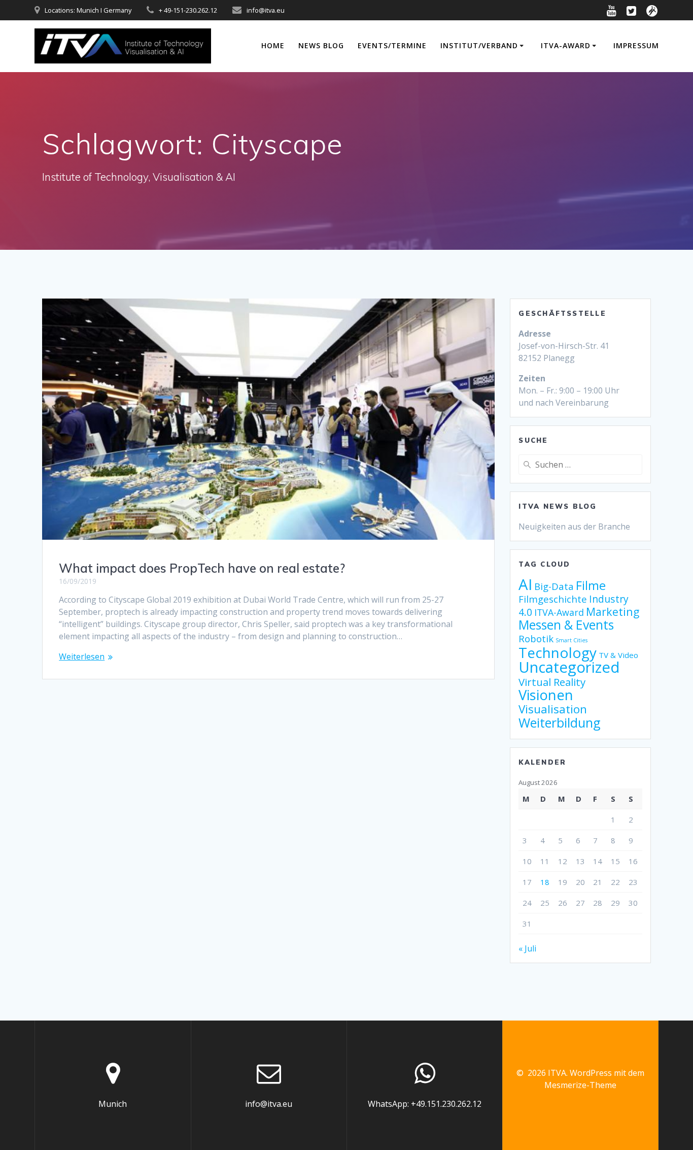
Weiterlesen (82, 656)
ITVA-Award (566, 45)
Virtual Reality (551, 682)
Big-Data (554, 586)
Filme (591, 585)
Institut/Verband (479, 45)
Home (273, 45)
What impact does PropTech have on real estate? (202, 568)
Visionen (545, 694)
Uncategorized (569, 667)
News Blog (321, 45)
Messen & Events (566, 624)
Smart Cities (571, 640)
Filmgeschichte (552, 599)
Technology (557, 652)
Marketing (612, 611)
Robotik (535, 638)
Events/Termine (392, 45)
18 (544, 882)
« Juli (527, 948)
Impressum (636, 45)
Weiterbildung (559, 722)
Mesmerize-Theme (580, 1085)
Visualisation (552, 709)
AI (525, 584)
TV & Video (618, 655)
